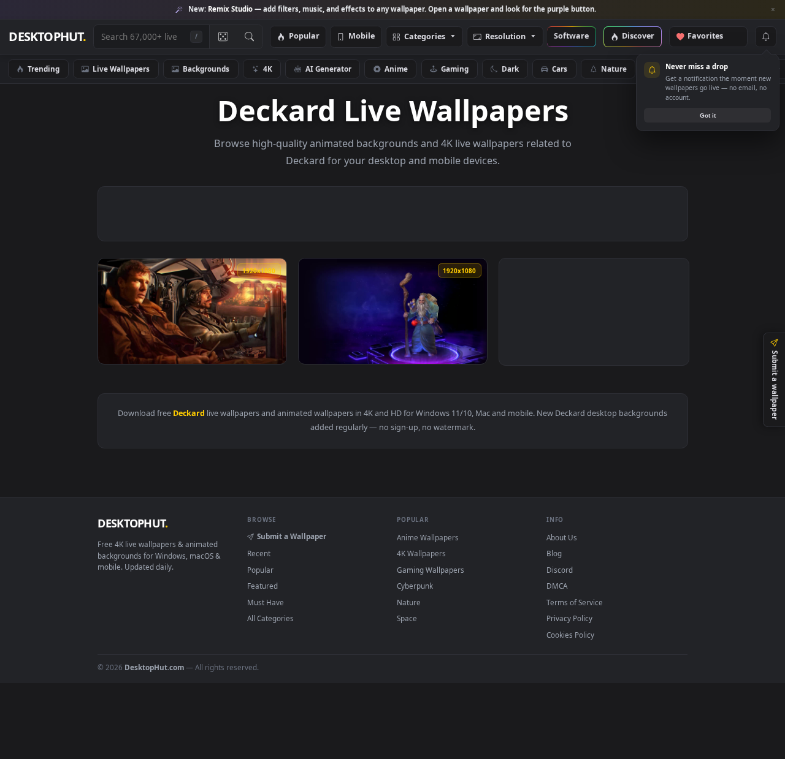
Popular (304, 36)
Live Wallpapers (121, 69)
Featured (262, 586)
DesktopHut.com (154, 667)
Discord (559, 570)
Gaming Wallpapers (430, 570)
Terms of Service (574, 602)
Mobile (361, 36)
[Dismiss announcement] (772, 10)
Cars (559, 69)
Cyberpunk (415, 586)
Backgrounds (206, 69)
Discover (638, 36)
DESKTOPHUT (132, 523)
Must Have (265, 602)
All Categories (270, 618)
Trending (43, 69)
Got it (708, 115)
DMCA (556, 586)
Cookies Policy (570, 635)
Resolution (505, 37)
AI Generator (328, 69)
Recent (258, 553)
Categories (424, 37)
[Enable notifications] (765, 36)
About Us (561, 537)
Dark (510, 69)
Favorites (711, 36)
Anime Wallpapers (428, 537)
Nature (614, 69)
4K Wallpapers (421, 553)
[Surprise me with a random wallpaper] (222, 36)
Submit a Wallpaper (291, 536)
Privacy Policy (569, 618)
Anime (396, 69)
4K (267, 69)
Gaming (455, 69)
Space (407, 618)
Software (571, 36)
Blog (554, 553)
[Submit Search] (249, 36)
